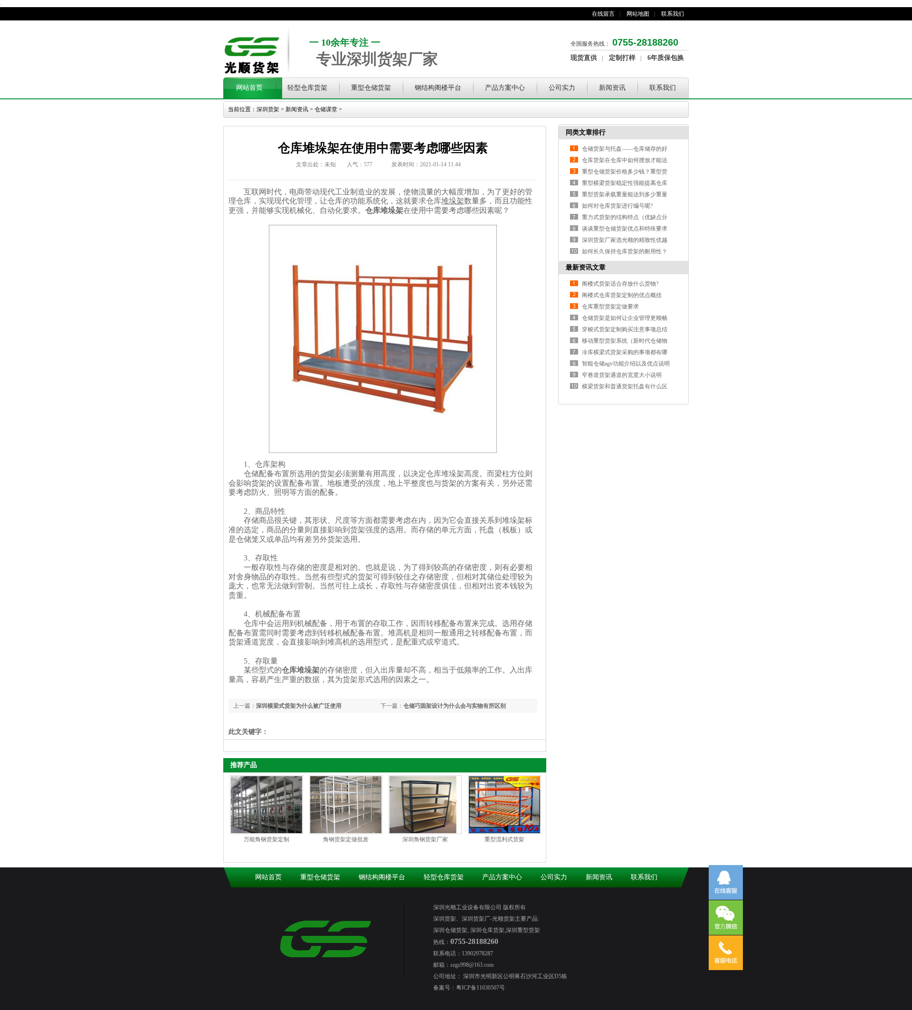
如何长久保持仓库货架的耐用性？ (624, 251)
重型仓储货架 (371, 87)
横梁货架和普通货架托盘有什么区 (624, 386)
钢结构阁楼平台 (438, 87)
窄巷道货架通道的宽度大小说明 (622, 375)
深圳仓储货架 (450, 930)
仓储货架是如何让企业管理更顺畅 (624, 318)
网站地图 (638, 13)
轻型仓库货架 (307, 87)
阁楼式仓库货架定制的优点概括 (622, 295)
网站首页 (249, 87)
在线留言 (603, 13)
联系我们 (672, 13)
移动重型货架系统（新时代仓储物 (624, 340)
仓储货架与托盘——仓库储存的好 (624, 148)
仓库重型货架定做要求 (610, 306)
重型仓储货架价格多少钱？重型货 (624, 171)
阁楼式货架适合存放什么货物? (620, 283)
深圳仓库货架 (486, 930)
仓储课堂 (325, 109)
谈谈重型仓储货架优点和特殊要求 (624, 228)
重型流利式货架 (504, 839)
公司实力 (562, 87)
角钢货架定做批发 (346, 839)
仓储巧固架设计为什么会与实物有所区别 (454, 705)
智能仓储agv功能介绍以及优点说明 (626, 363)
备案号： (444, 987)
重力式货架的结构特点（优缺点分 (624, 217)
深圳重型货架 (523, 930)
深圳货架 (267, 109)
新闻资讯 (612, 87)
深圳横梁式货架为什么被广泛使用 (299, 705)
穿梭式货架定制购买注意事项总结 (624, 329)
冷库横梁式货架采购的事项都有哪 (624, 352)
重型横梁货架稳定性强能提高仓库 (624, 183)
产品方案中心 (505, 87)
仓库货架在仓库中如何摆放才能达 (624, 160)
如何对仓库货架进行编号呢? (617, 205)
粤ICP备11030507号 (480, 987)
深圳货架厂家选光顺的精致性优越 (624, 240)
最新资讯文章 (586, 267)
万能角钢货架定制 (266, 839)
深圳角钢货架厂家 (425, 839)
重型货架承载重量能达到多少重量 (624, 194)
